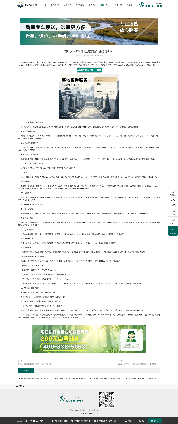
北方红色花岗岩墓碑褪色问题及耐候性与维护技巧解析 (72, 378)
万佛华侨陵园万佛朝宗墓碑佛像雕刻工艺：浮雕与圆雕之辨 (107, 378)
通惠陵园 (41, 301)
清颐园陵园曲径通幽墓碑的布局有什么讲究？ (36, 378)
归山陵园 (71, 310)
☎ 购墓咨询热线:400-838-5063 (89, 70)
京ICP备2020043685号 (89, 413)
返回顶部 (173, 233)
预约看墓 (155, 420)
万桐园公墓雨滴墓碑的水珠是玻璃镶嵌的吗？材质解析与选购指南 (143, 378)
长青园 (42, 159)
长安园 (25, 135)
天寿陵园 (24, 147)
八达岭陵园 (42, 147)
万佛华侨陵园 (109, 177)
